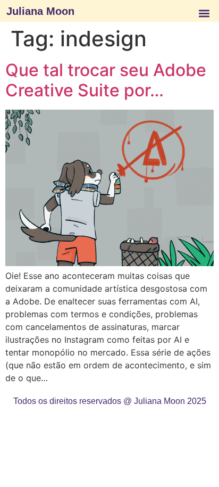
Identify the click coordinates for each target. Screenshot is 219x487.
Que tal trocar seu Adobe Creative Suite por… (105, 80)
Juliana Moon (40, 11)
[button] (204, 13)
